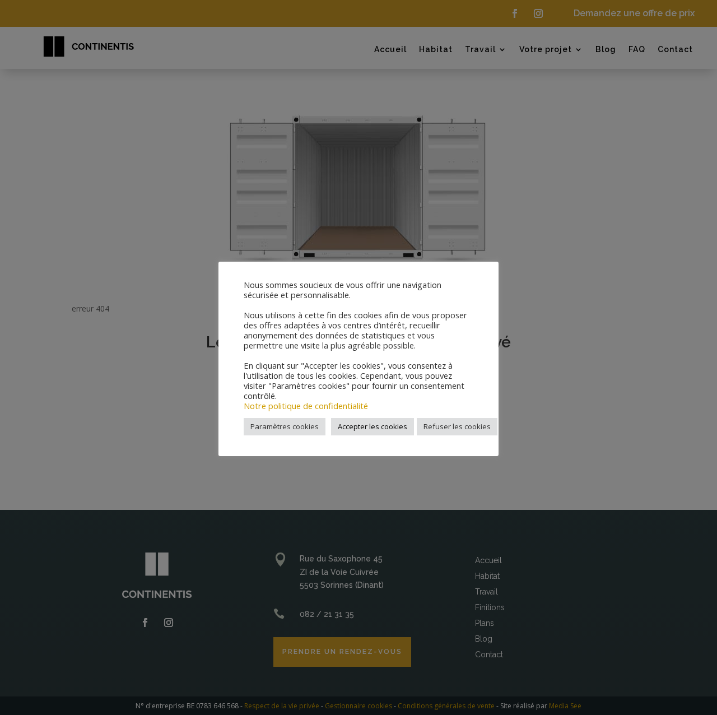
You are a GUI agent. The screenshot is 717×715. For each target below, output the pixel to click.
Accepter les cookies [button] (372, 426)
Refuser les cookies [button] (457, 426)
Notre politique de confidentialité (306, 405)
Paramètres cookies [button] (284, 426)
